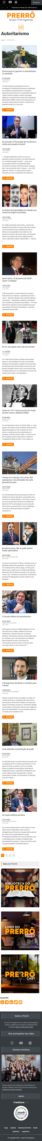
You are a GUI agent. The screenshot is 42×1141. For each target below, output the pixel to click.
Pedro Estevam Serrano (9, 623)
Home (3, 40)
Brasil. (35, 1128)
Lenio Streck (6, 150)
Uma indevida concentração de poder (18, 749)
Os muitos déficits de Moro (13, 815)
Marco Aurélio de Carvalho (10, 557)
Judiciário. (16, 1131)
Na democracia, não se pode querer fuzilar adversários (17, 549)
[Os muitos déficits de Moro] (19, 800)
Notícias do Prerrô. (24, 1128)
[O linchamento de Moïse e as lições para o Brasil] (19, 668)
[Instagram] (12, 1043)
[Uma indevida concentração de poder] (19, 734)
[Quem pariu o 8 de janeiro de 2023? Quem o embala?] (19, 263)
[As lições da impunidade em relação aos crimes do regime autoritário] (19, 195)
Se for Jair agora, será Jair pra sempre (18, 347)
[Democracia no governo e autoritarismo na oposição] (19, 56)
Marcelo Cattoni (7, 219)
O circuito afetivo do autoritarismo (16, 616)
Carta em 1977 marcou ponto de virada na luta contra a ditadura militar (19, 411)
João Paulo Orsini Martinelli (10, 691)
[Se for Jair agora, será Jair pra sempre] (19, 332)
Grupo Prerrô (6, 80)
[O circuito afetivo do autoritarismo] (19, 602)
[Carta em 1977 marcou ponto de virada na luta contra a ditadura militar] (19, 395)
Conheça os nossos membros (12, 1089)
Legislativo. (26, 1131)
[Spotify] (30, 1043)
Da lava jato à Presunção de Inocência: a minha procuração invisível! (19, 143)
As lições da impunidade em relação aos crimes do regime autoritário (19, 211)
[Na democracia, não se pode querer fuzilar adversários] (19, 533)
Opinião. (13, 1128)
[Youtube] (21, 1043)
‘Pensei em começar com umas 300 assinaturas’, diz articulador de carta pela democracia (17, 479)
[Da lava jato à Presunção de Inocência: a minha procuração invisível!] (19, 127)
